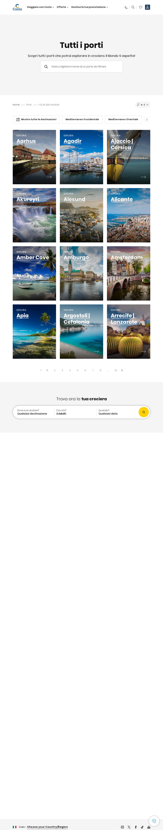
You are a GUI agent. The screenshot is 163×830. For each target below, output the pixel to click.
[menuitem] (33, 412)
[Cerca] (133, 7)
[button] (140, 7)
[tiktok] (142, 827)
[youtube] (148, 827)
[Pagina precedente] (40, 370)
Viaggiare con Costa (39, 7)
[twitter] (129, 827)
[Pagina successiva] (122, 370)
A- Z (143, 104)
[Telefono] (126, 7)
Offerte (61, 7)
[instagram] (122, 827)
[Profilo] (147, 7)
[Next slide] (146, 119)
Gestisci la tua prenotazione (88, 7)
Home (16, 104)
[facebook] (135, 827)
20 (114, 369)
